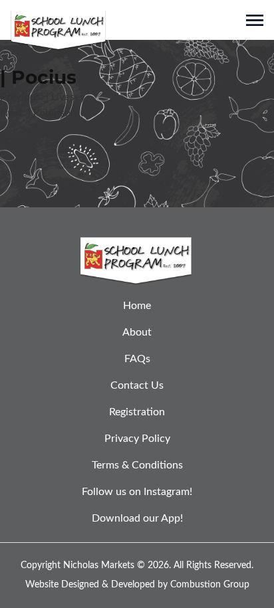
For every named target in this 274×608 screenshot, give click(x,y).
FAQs (137, 359)
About (137, 332)
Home (137, 305)
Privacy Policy (137, 438)
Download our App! (137, 518)
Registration (137, 412)
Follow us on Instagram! (137, 491)
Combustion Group (209, 584)
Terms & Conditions (137, 465)
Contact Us (137, 385)
